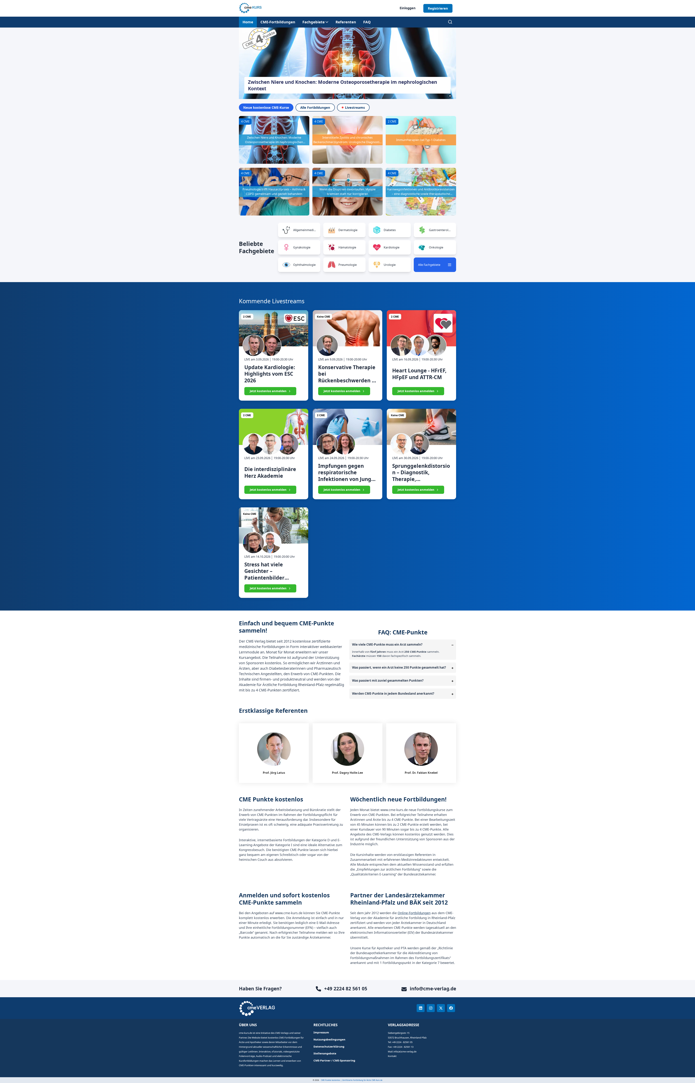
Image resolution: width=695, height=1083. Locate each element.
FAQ (367, 22)
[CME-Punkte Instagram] (431, 1008)
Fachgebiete (313, 22)
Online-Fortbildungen (414, 913)
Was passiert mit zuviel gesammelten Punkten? (388, 680)
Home (248, 22)
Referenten (346, 22)
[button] (313, 22)
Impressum (321, 1032)
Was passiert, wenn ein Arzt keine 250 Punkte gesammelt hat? (399, 667)
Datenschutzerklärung (328, 1046)
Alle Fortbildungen (315, 107)
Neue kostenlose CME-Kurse (266, 107)
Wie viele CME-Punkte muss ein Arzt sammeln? (387, 644)
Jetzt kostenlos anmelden (268, 391)
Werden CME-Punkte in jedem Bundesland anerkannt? (393, 693)
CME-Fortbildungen (277, 22)
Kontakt (392, 1056)
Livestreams (355, 107)
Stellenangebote (324, 1053)
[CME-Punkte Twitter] (441, 1008)
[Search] (450, 22)
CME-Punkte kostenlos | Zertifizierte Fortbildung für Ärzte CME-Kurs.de (351, 1080)
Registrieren (438, 8)
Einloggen (408, 8)
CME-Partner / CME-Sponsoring (334, 1060)
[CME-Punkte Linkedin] (421, 1008)
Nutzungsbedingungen (329, 1039)
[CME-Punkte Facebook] (451, 1008)
